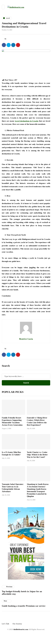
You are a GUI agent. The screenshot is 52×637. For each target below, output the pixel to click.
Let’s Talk (5, 624)
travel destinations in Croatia (26, 121)
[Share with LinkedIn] (13, 45)
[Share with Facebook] (4, 45)
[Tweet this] (9, 45)
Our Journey (17, 624)
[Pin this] (18, 45)
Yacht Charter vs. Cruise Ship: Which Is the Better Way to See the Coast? (37, 454)
